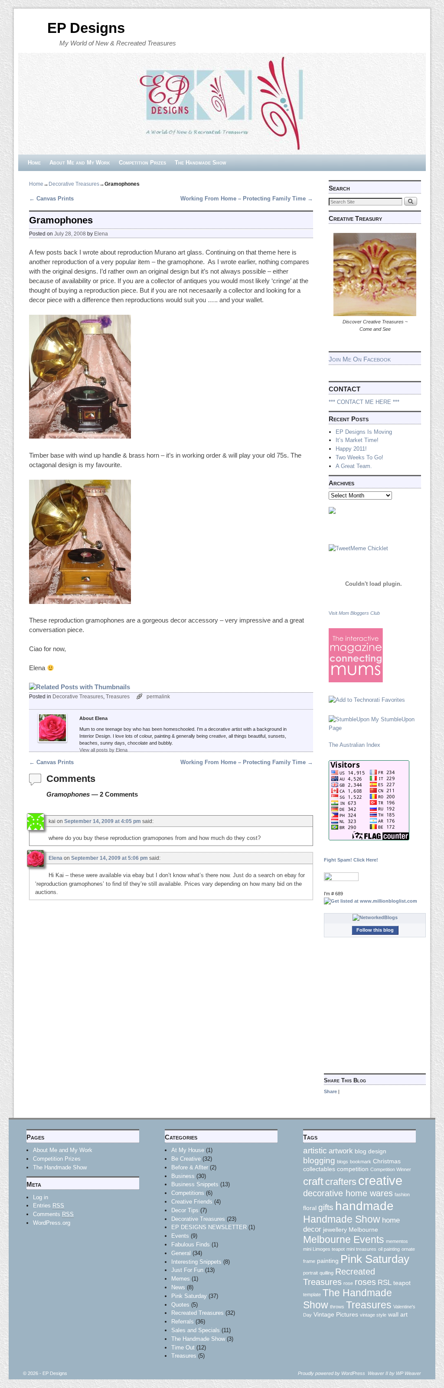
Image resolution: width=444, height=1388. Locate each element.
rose (348, 1283)
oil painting (389, 1249)
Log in (40, 1197)
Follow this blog (375, 930)
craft (313, 1181)
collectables (319, 1168)
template (312, 1294)
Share (330, 1091)
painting (328, 1260)
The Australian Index (354, 745)
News (178, 1287)
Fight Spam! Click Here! (351, 859)
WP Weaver (408, 1373)
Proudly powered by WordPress (331, 1373)
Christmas (387, 1161)
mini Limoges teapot (324, 1249)
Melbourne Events (343, 1239)
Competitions (187, 1193)
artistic (315, 1150)
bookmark (360, 1161)
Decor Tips (185, 1210)
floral (310, 1207)
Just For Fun (187, 1270)
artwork (341, 1151)
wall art (398, 1314)
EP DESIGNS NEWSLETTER (209, 1227)
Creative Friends (191, 1201)
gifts (325, 1207)
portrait (310, 1272)
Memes (180, 1278)
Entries (48, 1205)
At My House (187, 1150)
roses (365, 1282)
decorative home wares (348, 1193)
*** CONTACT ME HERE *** (364, 402)
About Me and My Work (79, 162)
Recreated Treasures (197, 1313)
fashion (402, 1194)
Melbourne (363, 1229)
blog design (370, 1151)
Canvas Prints (51, 198)
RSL (385, 1282)
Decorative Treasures (74, 184)
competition (353, 1168)
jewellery (335, 1229)
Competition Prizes (142, 162)
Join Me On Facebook (360, 359)
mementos (397, 1241)
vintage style (373, 1314)
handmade (364, 1206)
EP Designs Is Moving (364, 432)
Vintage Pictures (335, 1314)
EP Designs (86, 28)
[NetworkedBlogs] (375, 917)
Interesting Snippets (196, 1262)
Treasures (118, 696)
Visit (354, 613)
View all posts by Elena (103, 749)
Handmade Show (341, 1219)
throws (337, 1306)
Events (180, 1236)
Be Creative (186, 1159)
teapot (402, 1282)
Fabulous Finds (190, 1244)
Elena (101, 233)
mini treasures (361, 1249)
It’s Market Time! (357, 440)
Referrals (182, 1321)
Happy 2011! (351, 448)
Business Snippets (195, 1184)
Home (34, 162)
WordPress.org (51, 1223)
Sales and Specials (195, 1330)
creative (380, 1180)
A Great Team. (354, 466)
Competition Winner (390, 1169)
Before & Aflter (189, 1167)
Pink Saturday (189, 1296)
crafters (340, 1181)
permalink (158, 696)
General (181, 1253)
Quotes (180, 1304)
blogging (319, 1160)
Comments (53, 1214)
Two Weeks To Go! (359, 457)
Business (183, 1176)
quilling (326, 1272)
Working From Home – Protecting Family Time (246, 198)
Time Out (183, 1347)
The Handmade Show (200, 162)
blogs (342, 1161)
